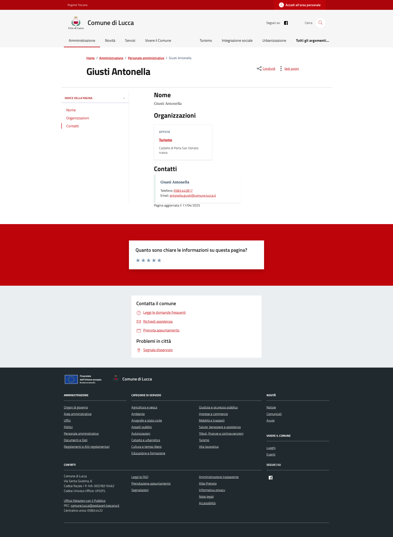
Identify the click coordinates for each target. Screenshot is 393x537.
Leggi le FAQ (139, 476)
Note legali (206, 496)
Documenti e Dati (75, 440)
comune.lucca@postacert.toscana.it (95, 505)
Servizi (130, 40)
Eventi (271, 454)
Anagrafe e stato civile (146, 420)
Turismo (206, 40)
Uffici (67, 420)
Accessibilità (207, 503)
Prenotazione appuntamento (151, 483)
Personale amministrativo (81, 433)
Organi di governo (76, 407)
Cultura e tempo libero (146, 446)
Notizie (271, 407)
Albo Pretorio (208, 483)
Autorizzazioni (140, 433)
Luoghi (271, 447)
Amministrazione (82, 40)
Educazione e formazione (148, 453)
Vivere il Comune (158, 40)
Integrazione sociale (237, 40)
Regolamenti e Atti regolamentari (87, 446)
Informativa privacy (212, 489)
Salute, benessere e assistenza (220, 426)
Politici (68, 426)
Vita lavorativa (209, 446)
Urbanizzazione (274, 40)
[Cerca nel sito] (320, 23)
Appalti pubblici (141, 426)
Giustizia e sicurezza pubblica (218, 407)
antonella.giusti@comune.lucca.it (193, 195)
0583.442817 (183, 190)
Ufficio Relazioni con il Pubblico (84, 500)
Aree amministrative (77, 413)
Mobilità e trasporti (212, 420)
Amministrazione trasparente (219, 476)
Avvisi (270, 420)
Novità (110, 40)
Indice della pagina (78, 98)
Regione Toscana (77, 5)
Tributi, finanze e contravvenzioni (221, 433)
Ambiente (138, 413)
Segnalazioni (140, 489)
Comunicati (274, 413)
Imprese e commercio (213, 413)
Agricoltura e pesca (144, 407)
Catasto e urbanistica (145, 440)
